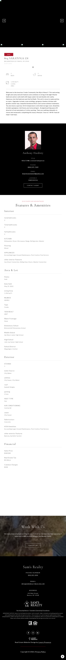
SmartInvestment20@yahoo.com (33, 173)
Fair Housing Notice (22, 610)
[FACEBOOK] (28, 633)
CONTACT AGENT (33, 185)
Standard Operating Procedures (40, 610)
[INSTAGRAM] (33, 633)
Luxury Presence (44, 642)
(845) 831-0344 (33, 575)
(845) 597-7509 (33, 167)
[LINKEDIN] (37, 633)
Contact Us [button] (33, 545)
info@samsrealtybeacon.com (33, 584)
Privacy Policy (40, 652)
